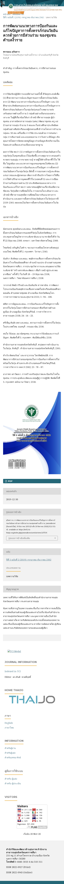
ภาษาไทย (9, 727)
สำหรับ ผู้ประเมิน (13, 783)
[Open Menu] (3, 3)
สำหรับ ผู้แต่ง (11, 778)
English (9, 722)
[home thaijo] (32, 702)
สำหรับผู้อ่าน (10, 748)
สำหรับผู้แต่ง (10, 752)
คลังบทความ (18, 14)
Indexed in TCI (13, 671)
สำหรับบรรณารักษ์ (13, 757)
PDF (10, 481)
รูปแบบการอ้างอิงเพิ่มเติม (19, 538)
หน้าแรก (7, 14)
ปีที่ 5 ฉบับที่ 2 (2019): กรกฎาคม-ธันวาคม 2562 (23, 17)
